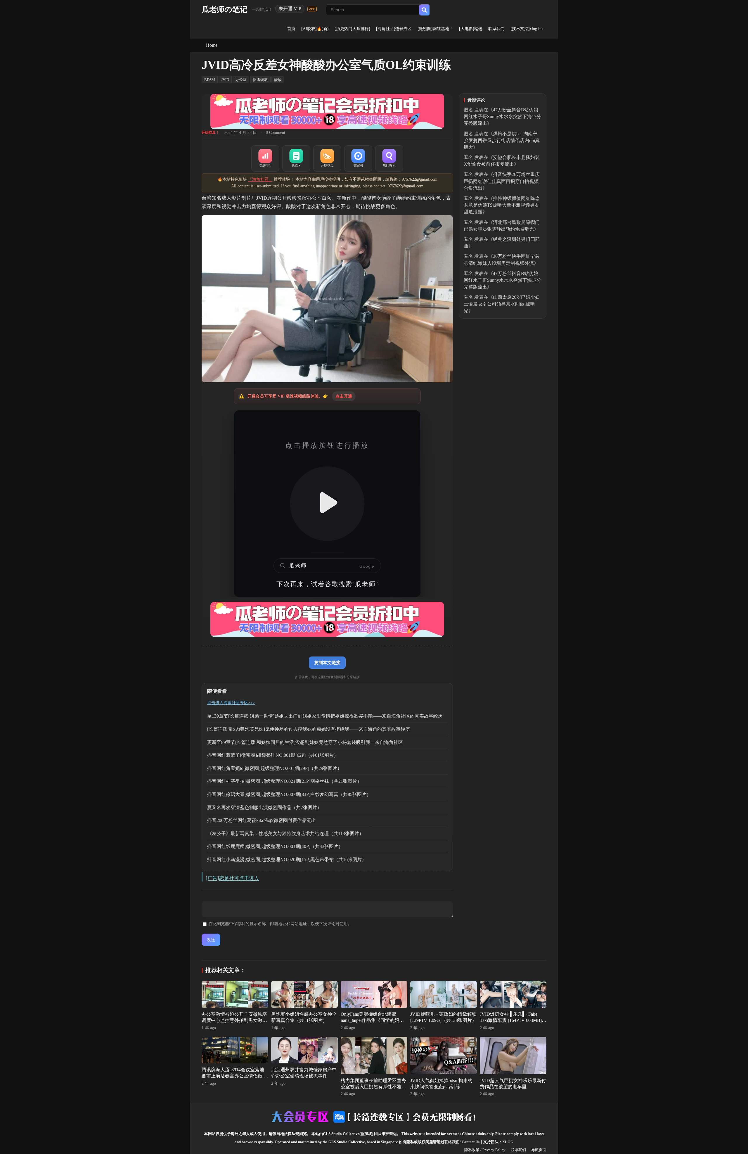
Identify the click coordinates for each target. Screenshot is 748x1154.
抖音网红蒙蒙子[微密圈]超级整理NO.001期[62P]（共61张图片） (272, 755)
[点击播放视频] (327, 503)
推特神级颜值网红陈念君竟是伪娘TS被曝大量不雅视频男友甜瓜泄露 (502, 205)
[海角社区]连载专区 (394, 29)
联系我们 (496, 29)
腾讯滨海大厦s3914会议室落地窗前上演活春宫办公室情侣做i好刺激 (235, 1075)
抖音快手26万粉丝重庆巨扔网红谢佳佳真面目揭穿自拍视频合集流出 (502, 181)
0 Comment (275, 132)
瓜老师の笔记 (224, 9)
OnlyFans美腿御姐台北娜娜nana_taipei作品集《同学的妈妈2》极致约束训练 (372, 1020)
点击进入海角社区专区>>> (231, 703)
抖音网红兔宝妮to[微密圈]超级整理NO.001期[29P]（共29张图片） (274, 768)
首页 (291, 29)
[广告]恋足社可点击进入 (232, 878)
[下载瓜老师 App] (312, 9)
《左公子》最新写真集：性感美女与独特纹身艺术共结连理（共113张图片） (285, 833)
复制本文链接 (327, 662)
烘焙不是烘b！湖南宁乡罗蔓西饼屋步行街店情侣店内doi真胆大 (502, 140)
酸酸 (278, 79)
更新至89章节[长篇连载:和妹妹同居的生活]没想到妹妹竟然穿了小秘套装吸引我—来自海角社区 (305, 742)
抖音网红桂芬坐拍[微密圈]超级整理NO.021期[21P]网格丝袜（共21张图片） (284, 781)
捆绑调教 (260, 79)
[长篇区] (296, 158)
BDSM (209, 79)
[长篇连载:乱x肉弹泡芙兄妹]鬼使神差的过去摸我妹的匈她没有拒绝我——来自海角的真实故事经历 (308, 729)
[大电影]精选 (470, 29)
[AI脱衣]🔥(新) (315, 29)
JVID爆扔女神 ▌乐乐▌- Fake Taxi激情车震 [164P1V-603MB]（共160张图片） (511, 1020)
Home (211, 45)
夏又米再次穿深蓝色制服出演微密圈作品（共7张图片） (264, 807)
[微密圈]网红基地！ (435, 29)
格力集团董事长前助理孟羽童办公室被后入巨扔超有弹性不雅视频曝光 (373, 1086)
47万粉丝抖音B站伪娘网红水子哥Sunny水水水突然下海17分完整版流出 (502, 116)
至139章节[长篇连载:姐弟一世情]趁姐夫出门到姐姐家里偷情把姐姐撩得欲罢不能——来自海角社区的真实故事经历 (325, 716)
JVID (225, 79)
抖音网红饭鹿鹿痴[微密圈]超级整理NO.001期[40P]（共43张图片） (275, 846)
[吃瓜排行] (265, 158)
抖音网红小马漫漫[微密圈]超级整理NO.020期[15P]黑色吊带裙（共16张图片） (286, 859)
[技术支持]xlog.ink (526, 29)
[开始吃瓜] (327, 158)
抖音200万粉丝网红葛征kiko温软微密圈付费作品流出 (261, 820)
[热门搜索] (389, 158)
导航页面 (538, 1150)
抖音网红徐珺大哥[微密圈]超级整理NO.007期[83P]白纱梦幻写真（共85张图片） (289, 794)
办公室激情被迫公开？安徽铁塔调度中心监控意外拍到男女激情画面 (234, 1020)
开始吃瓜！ (210, 132)
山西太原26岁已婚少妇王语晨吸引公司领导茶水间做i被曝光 (502, 304)
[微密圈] (358, 158)
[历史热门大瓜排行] (352, 29)
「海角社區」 (260, 179)
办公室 (241, 79)
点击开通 (343, 396)
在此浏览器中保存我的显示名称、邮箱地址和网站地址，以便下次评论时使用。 (280, 924)
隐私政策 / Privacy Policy (484, 1150)
